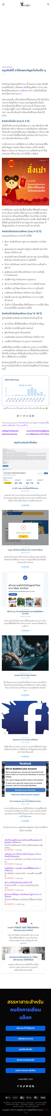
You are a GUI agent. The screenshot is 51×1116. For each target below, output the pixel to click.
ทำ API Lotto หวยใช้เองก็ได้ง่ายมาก (25, 488)
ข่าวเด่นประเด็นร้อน (32, 1106)
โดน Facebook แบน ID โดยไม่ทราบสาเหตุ (25, 801)
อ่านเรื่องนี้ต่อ (25, 505)
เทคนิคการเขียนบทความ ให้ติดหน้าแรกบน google (23, 958)
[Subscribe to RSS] (33, 1086)
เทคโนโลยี (29, 1103)
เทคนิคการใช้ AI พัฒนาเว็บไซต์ (25, 675)
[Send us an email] (30, 1086)
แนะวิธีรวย (24, 425)
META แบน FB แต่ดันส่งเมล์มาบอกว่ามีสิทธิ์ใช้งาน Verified (25, 613)
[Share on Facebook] (21, 416)
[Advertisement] (25, 35)
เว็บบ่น (18, 425)
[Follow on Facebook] (18, 1086)
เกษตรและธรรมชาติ (18, 1103)
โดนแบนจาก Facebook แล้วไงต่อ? (25, 740)
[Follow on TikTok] (24, 1086)
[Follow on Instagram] (21, 1086)
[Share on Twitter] (24, 416)
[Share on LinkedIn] (33, 416)
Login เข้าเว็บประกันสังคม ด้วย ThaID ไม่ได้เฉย (25, 550)
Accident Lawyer (28, 1104)
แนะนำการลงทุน (18, 1106)
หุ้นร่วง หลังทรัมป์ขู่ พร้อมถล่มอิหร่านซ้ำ (18, 882)
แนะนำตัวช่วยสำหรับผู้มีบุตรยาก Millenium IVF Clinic (37, 432)
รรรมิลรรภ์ (23, 90)
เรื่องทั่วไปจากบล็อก (12, 1104)
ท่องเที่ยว (7, 1103)
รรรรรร (40, 87)
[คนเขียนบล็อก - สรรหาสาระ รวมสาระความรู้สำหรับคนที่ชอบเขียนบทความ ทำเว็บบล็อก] (25, 4)
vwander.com (25, 1079)
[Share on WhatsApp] (18, 416)
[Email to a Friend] (27, 416)
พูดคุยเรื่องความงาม (35, 1110)
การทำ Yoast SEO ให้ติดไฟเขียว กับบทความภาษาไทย (23, 928)
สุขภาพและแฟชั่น (41, 1103)
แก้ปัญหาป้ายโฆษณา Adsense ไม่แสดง (10, 432)
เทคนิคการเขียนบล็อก (8, 425)
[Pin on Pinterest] (30, 416)
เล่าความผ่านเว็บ (7, 67)
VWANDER (10, 850)
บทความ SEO (40, 1104)
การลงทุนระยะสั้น (43, 423)
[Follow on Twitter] (27, 1086)
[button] (3, 4)
